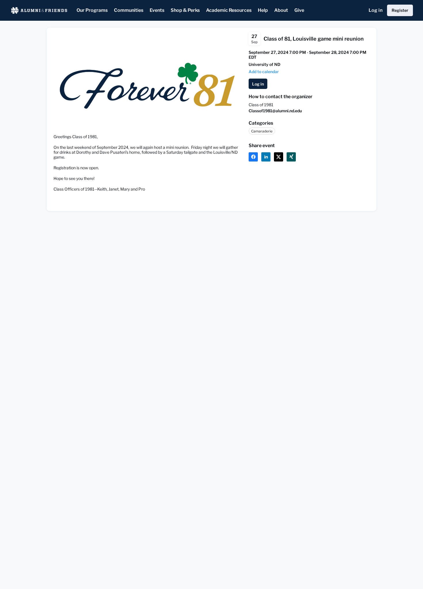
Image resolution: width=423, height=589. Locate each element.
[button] (264, 71)
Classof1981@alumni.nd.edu (275, 110)
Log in (375, 10)
